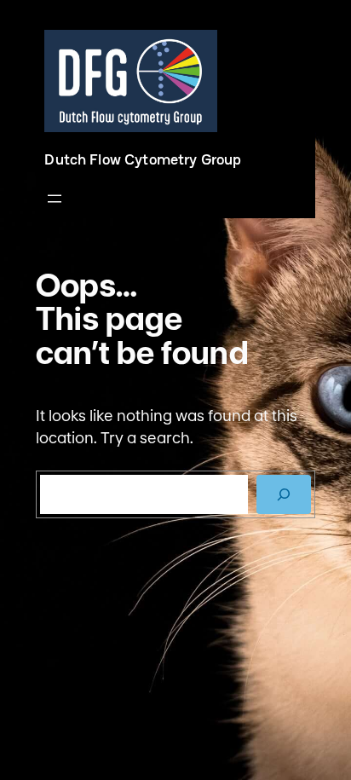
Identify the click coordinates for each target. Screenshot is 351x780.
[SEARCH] (283, 494)
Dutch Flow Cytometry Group (142, 159)
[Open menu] (54, 198)
